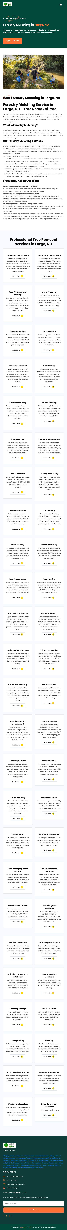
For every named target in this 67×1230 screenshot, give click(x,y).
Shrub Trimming (17, 797)
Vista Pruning (49, 366)
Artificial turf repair (18, 942)
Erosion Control (49, 761)
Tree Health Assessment (49, 439)
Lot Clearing (49, 510)
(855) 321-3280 (13, 41)
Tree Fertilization (17, 474)
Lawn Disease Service (17, 905)
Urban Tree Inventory (17, 684)
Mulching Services (18, 761)
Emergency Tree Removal (49, 255)
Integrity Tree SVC (25, 1227)
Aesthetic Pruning (49, 613)
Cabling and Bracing (49, 474)
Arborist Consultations (18, 613)
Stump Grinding (49, 402)
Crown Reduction (18, 331)
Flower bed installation (49, 1072)
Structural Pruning (17, 402)
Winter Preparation (49, 650)
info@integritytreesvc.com (16, 1184)
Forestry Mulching (49, 545)
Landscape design (18, 1008)
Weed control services (18, 1104)
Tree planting (18, 1040)
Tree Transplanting (18, 579)
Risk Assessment (49, 684)
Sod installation (49, 1008)
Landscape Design (49, 721)
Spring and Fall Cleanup (18, 650)
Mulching (49, 1040)
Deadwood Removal (18, 366)
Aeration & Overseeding (49, 834)
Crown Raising (49, 331)
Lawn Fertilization (49, 797)
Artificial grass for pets (49, 942)
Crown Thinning (49, 292)
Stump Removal (18, 439)
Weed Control (18, 834)
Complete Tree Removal (18, 255)
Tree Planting (49, 579)
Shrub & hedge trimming (18, 1072)
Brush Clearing (18, 545)
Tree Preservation (18, 510)
